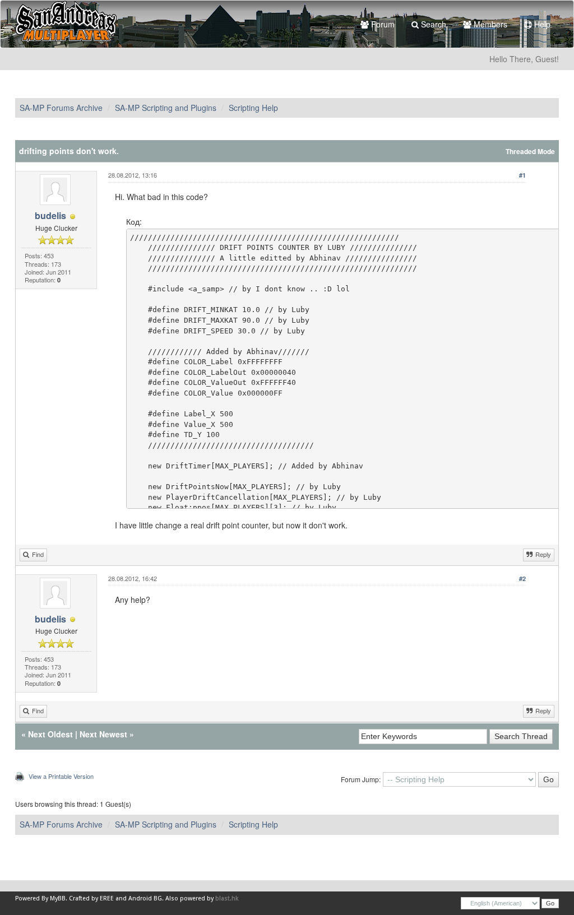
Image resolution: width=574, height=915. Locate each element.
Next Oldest (50, 734)
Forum (382, 24)
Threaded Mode (530, 151)
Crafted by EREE (91, 898)
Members (489, 24)
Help (541, 24)
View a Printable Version (61, 776)
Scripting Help (253, 107)
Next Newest (103, 734)
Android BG (145, 898)
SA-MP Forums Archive (61, 107)
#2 (522, 578)
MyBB (58, 898)
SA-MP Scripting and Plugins (165, 107)
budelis (50, 215)
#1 (522, 175)
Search (432, 24)
